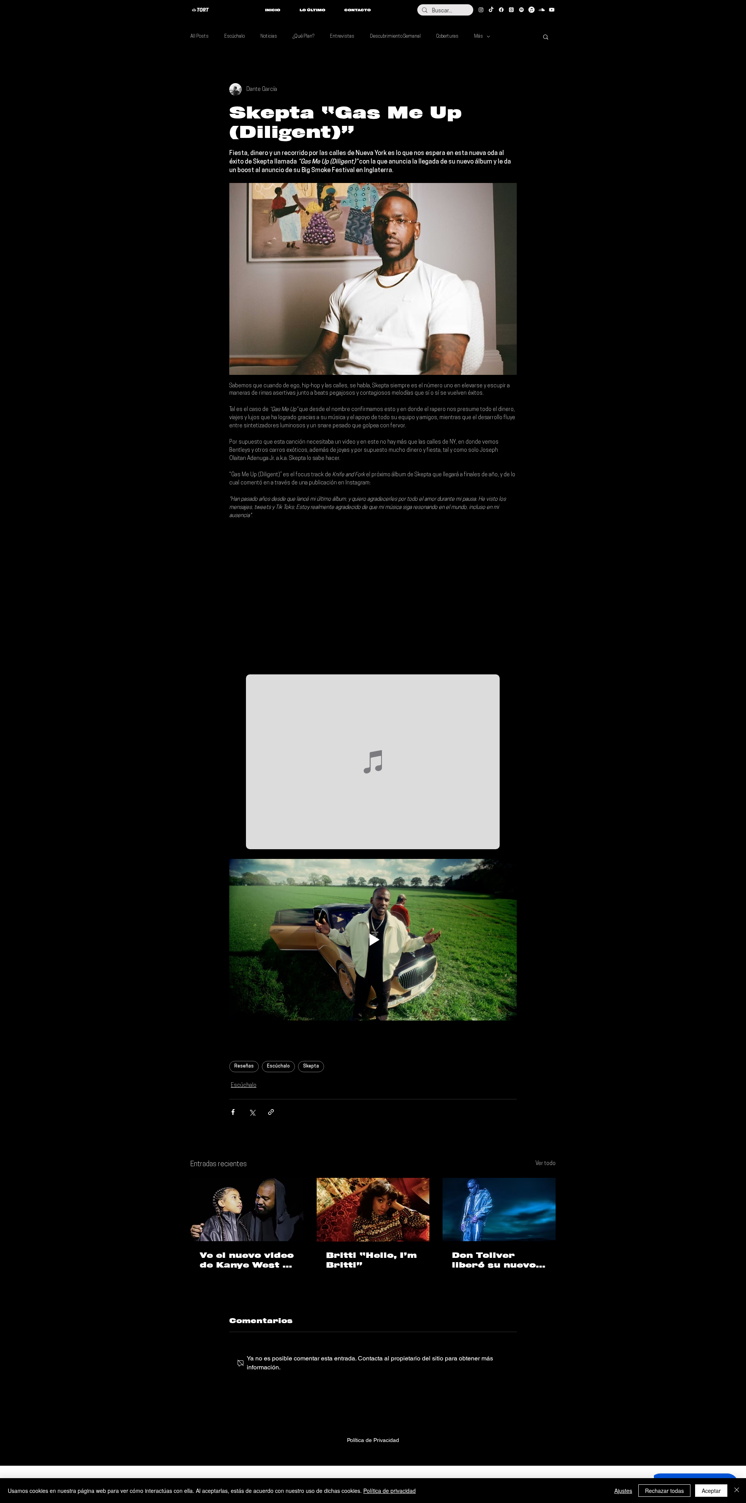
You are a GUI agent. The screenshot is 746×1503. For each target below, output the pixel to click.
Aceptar (711, 1490)
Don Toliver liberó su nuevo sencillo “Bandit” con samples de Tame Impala (499, 1260)
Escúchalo (234, 36)
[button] (545, 36)
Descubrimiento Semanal (395, 36)
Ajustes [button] (623, 1490)
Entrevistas (342, 36)
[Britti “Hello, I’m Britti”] (373, 1210)
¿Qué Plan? (303, 36)
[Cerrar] (736, 1490)
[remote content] (373, 597)
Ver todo (545, 1164)
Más (478, 36)
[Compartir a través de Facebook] (233, 1112)
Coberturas (447, 36)
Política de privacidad (389, 1490)
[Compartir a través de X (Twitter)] (252, 1112)
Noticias (268, 36)
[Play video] (373, 940)
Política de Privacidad (373, 1440)
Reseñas (244, 1066)
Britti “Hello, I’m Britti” (371, 1260)
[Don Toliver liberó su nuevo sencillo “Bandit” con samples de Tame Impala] (499, 1209)
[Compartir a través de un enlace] (271, 1112)
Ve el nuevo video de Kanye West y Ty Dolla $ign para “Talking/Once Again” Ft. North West (247, 1260)
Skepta (311, 1066)
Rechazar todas (664, 1490)
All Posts (199, 36)
